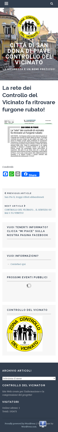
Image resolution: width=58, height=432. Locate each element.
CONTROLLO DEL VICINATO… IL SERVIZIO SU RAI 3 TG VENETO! (28, 209)
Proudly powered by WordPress (20, 423)
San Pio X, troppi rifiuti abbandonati (24, 195)
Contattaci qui (18, 264)
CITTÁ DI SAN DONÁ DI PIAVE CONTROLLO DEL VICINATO (29, 54)
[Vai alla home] (29, 37)
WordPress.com (28, 426)
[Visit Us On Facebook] (43, 426)
